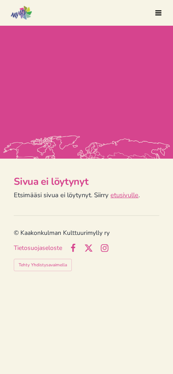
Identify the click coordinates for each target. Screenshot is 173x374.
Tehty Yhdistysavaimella (43, 265)
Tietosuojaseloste (38, 248)
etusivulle (124, 195)
